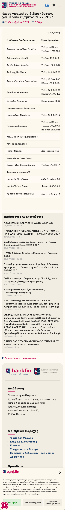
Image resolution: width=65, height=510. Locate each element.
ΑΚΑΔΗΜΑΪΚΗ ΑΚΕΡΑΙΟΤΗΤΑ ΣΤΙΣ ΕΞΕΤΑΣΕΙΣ (28, 222)
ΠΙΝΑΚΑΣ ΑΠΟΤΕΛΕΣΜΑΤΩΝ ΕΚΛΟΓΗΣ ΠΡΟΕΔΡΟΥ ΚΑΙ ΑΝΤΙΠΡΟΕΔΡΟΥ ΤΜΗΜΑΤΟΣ (31, 343)
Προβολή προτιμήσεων (53, 502)
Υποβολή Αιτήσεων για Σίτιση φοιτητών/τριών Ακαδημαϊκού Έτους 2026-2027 (30, 243)
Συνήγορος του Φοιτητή (24, 449)
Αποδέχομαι (12, 502)
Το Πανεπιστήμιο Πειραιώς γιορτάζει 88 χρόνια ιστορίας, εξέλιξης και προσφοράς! (30, 280)
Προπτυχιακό (29, 357)
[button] (60, 472)
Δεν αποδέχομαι (33, 502)
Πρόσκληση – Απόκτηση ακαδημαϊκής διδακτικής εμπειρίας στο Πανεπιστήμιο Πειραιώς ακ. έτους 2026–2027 (31, 267)
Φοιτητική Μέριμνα (21, 437)
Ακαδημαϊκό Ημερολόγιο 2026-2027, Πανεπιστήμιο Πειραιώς (24, 291)
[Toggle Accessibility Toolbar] (4, 505)
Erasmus (15, 445)
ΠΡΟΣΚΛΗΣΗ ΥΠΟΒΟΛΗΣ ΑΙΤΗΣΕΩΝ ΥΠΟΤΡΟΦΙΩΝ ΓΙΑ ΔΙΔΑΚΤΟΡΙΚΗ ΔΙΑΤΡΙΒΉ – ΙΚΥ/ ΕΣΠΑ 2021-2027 (32, 232)
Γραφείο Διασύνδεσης (23, 441)
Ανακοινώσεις (13, 357)
